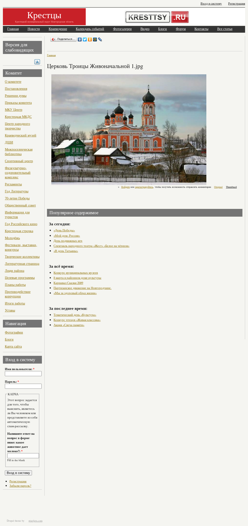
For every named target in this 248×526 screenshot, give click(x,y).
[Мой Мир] (95, 39)
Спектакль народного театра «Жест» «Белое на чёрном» (91, 246)
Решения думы (15, 95)
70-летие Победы (17, 198)
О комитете (13, 81)
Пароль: (12, 381)
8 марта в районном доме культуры (77, 277)
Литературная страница (22, 263)
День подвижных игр (68, 240)
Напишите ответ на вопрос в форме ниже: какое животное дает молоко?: (21, 442)
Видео (144, 29)
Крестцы (44, 14)
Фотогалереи (122, 29)
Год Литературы (16, 191)
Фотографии (14, 332)
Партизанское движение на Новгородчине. (82, 288)
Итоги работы (15, 303)
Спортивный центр (19, 161)
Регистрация (236, 3)
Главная (13, 29)
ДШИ (9, 142)
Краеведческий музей (20, 135)
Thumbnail (231, 187)
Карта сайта (13, 346)
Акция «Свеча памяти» (69, 325)
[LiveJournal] (100, 39)
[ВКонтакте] (79, 39)
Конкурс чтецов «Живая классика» (77, 320)
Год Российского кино (21, 223)
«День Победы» (64, 230)
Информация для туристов (17, 214)
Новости (34, 29)
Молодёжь (12, 238)
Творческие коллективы (22, 256)
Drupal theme (14, 520)
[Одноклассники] (90, 39)
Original (218, 187)
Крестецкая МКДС (18, 116)
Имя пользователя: (19, 369)
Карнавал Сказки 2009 (68, 283)
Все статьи (224, 29)
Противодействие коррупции (18, 293)
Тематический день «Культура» (75, 315)
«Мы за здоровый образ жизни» (75, 293)
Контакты (201, 29)
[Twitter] (84, 39)
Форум (181, 29)
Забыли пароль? (20, 485)
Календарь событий (90, 29)
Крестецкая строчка (19, 231)
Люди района (14, 270)
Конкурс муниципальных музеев (76, 272)
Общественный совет (20, 205)
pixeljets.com (35, 520)
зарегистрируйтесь (144, 187)
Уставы (10, 310)
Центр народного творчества (17, 125)
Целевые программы (20, 277)
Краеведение (58, 29)
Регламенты (13, 184)
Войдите (125, 187)
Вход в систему (211, 3)
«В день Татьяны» (66, 251)
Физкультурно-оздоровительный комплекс (18, 172)
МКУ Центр (13, 109)
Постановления (16, 88)
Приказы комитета (18, 102)
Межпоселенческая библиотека (18, 151)
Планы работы (15, 284)
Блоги (162, 29)
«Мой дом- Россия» (67, 235)
